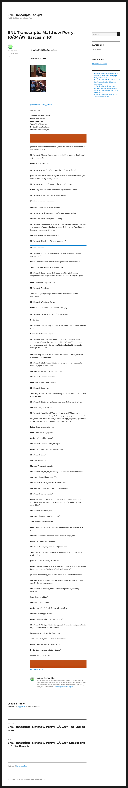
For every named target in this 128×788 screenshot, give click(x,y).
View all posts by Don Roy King (64, 687)
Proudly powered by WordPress (35, 779)
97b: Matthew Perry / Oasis (41, 105)
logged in (21, 707)
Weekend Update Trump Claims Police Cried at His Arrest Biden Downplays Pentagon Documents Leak (106, 76)
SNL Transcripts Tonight (25, 15)
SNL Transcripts (36, 670)
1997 (9, 56)
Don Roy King (12, 50)
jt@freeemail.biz (21, 766)
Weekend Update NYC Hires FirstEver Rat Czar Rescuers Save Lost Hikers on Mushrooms (107, 82)
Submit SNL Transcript (99, 63)
